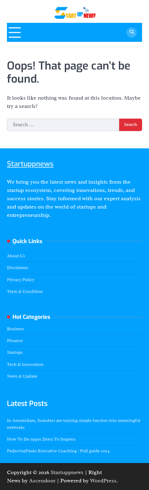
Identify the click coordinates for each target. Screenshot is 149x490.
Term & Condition (25, 291)
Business (15, 329)
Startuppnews (30, 164)
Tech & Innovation (25, 364)
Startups (15, 352)
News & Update (22, 376)
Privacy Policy (20, 280)
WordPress (103, 480)
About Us (16, 256)
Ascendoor (42, 480)
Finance (15, 340)
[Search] (131, 32)
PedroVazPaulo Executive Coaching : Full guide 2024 (58, 451)
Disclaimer (17, 267)
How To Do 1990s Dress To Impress (41, 439)
